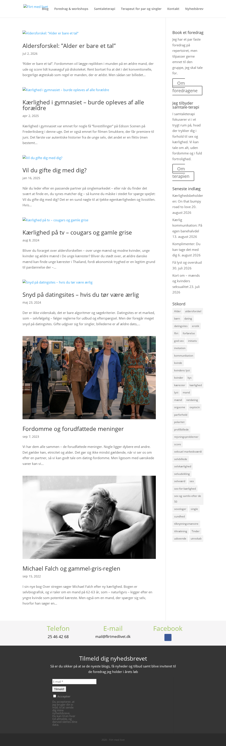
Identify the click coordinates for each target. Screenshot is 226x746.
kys (190, 378)
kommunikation (183, 355)
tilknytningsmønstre (186, 524)
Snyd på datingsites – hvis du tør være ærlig (81, 295)
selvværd (179, 481)
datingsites (181, 326)
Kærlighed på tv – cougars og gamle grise (77, 232)
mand (186, 392)
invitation (179, 348)
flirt (176, 333)
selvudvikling (182, 474)
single (194, 509)
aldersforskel (193, 311)
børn (177, 318)
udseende (180, 538)
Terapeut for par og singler (141, 9)
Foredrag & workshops (71, 9)
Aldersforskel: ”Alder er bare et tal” (69, 46)
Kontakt (173, 9)
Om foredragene (185, 87)
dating (188, 318)
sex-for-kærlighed (185, 488)
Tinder (196, 531)
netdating (192, 400)
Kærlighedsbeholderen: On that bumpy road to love (187, 201)
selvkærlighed (182, 466)
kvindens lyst (182, 370)
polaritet (179, 422)
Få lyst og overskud (187, 262)
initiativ (192, 341)
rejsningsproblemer (186, 437)
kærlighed (196, 385)
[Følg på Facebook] (167, 637)
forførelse (189, 333)
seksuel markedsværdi (188, 451)
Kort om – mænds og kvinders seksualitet (186, 281)
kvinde (178, 363)
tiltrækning (180, 531)
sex (192, 481)
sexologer (180, 509)
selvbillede (180, 459)
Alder (177, 311)
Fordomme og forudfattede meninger (73, 429)
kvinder (178, 378)
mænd (178, 400)
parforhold (180, 415)
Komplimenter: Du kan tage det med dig (186, 249)
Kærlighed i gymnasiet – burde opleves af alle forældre (83, 105)
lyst (176, 392)
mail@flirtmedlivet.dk (112, 636)
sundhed (179, 516)
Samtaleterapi (104, 9)
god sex (179, 341)
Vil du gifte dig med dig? (55, 170)
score (177, 444)
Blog (45, 9)
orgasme (179, 407)
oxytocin (195, 407)
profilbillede (181, 429)
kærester (179, 385)
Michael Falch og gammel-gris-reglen (71, 568)
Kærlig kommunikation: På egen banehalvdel (187, 225)
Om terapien (180, 172)
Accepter (63, 696)
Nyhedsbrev (194, 9)
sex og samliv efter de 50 (187, 499)
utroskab (196, 538)
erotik (195, 326)
